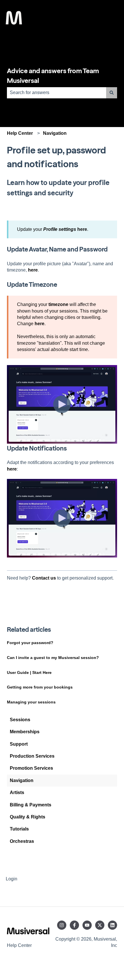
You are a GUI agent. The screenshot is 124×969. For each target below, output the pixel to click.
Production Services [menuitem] (32, 756)
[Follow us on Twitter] (99, 925)
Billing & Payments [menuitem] (30, 804)
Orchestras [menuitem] (22, 841)
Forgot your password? (30, 642)
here (82, 229)
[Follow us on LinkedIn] (112, 925)
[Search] (111, 92)
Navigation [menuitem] (21, 780)
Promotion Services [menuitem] (31, 768)
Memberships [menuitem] (25, 731)
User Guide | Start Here (29, 672)
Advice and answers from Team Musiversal (53, 76)
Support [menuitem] (19, 744)
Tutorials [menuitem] (19, 828)
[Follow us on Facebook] (74, 925)
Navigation (55, 133)
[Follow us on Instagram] (61, 925)
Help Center (20, 133)
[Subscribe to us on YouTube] (87, 925)
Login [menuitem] (11, 878)
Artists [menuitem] (17, 792)
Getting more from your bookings (40, 687)
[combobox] (56, 92)
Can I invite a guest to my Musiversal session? (53, 657)
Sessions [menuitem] (20, 719)
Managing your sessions (31, 702)
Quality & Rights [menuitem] (27, 816)
